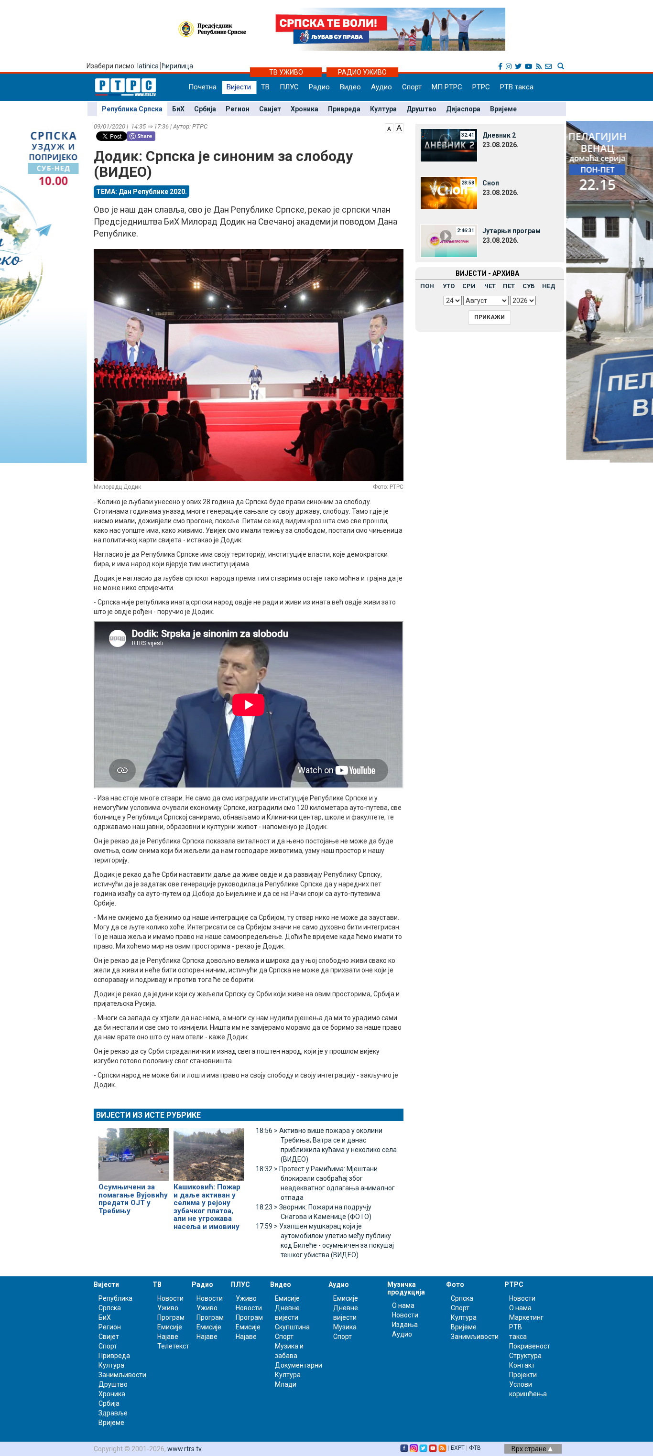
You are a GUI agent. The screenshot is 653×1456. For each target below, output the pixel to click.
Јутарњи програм (511, 231)
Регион (238, 109)
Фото (455, 1284)
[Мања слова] (389, 127)
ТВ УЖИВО (286, 72)
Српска (462, 1298)
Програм (171, 1317)
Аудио (381, 87)
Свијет (270, 109)
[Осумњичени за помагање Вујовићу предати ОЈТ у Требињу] (133, 1150)
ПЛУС (289, 87)
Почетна (202, 87)
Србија (205, 109)
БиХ (178, 109)
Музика (345, 1327)
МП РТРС (447, 87)
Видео (350, 87)
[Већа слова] (399, 127)
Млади (285, 1384)
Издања (405, 1324)
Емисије (169, 1327)
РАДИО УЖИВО (362, 72)
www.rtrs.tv (184, 1449)
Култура (383, 109)
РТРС (481, 87)
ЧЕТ (490, 286)
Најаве (167, 1336)
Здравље (113, 1413)
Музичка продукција (406, 1288)
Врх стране (530, 1449)
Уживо (167, 1308)
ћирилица (177, 66)
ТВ (265, 87)
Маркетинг (526, 1317)
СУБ (528, 286)
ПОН (427, 286)
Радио (319, 87)
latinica (148, 66)
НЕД (548, 286)
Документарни (298, 1365)
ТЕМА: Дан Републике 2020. (141, 191)
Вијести (239, 87)
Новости (170, 1298)
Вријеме (503, 109)
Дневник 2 (499, 135)
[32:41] (448, 145)
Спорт (412, 87)
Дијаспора (463, 109)
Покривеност (529, 1346)
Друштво (421, 109)
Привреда (344, 109)
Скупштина (292, 1327)
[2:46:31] (448, 240)
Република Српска (132, 109)
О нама (403, 1305)
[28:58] (448, 192)
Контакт (522, 1365)
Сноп (490, 183)
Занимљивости (122, 1375)
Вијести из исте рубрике (148, 1115)
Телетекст (173, 1346)
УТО (449, 286)
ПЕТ (509, 286)
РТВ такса (516, 87)
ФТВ (475, 1448)
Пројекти (523, 1375)
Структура (525, 1355)
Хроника (304, 109)
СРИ (469, 286)
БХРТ (458, 1448)
